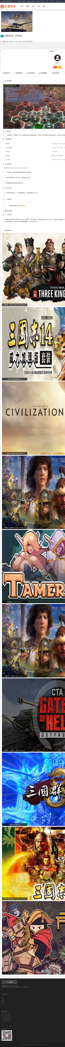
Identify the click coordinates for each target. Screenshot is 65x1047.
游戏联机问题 (6, 1019)
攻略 (33, 1)
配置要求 (19, 73)
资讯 (24, 1)
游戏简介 (6, 73)
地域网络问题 (6, 1021)
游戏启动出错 (6, 1017)
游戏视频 (55, 73)
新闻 (33, 6)
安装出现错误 (6, 1015)
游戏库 (27, 6)
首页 (19, 1)
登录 (55, 67)
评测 (38, 6)
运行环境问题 (6, 1014)
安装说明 (31, 73)
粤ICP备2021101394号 (40, 1044)
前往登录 (22, 205)
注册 (60, 67)
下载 (28, 1)
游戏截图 (43, 73)
